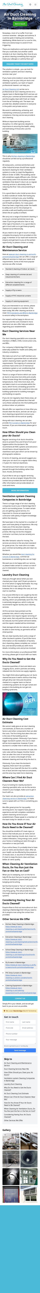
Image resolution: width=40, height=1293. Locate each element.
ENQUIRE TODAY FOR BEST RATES (20, 64)
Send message (20, 1050)
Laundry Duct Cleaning (13, 1084)
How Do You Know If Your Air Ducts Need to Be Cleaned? (17, 1104)
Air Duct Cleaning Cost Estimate (16, 1093)
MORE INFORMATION (20, 490)
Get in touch (20, 24)
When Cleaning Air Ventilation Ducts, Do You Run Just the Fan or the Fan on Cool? (19, 1110)
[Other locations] (30, 4)
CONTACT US (20, 998)
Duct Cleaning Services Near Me (16, 1069)
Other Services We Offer (13, 1120)
